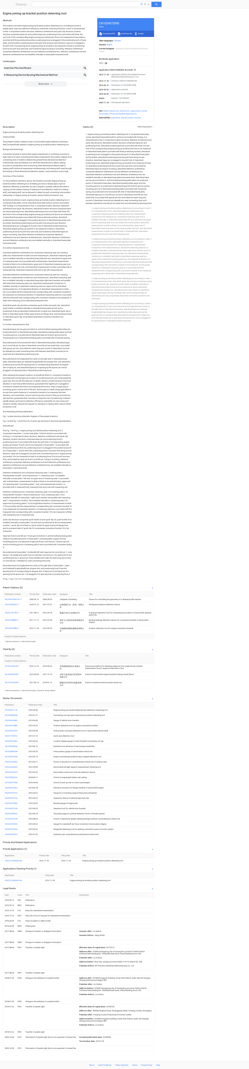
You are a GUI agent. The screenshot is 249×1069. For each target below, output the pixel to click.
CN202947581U (11, 824)
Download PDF (108, 34)
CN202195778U (11, 613)
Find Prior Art (126, 34)
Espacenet (115, 118)
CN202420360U (11, 767)
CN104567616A (11, 808)
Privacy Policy (146, 1065)
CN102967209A (11, 757)
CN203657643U (11, 788)
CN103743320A (11, 666)
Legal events (135, 111)
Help (158, 1065)
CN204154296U (11, 762)
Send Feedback (104, 1065)
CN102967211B (11, 710)
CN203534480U (11, 720)
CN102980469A (11, 751)
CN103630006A (11, 746)
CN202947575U (11, 798)
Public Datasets (121, 1065)
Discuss (137, 118)
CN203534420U (11, 731)
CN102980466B (11, 715)
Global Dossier (127, 118)
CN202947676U (11, 793)
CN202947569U (11, 829)
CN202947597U (11, 772)
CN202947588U (11, 628)
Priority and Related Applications (122, 114)
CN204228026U (11, 814)
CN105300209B (11, 674)
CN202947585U (11, 741)
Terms (134, 1065)
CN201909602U (11, 604)
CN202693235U (11, 834)
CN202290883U (11, 620)
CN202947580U (11, 803)
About (91, 1065)
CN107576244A (11, 682)
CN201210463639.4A (13, 861)
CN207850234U (11, 777)
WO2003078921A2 (13, 599)
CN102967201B (11, 819)
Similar (141, 34)
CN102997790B (11, 782)
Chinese (117, 41)
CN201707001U (11, 736)
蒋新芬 (110, 45)
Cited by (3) (124, 111)
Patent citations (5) (111, 111)
